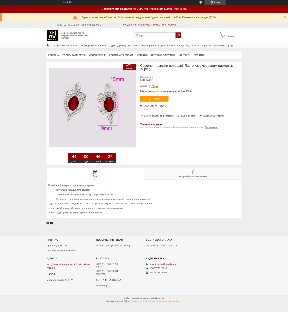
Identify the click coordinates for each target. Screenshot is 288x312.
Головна (53, 55)
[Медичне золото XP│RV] (52, 35)
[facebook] (47, 223)
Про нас (199, 55)
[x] (51, 223)
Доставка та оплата (121, 55)
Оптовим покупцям (163, 55)
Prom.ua (160, 298)
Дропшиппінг (97, 55)
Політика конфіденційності (60, 250)
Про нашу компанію (57, 245)
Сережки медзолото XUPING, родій (75, 45)
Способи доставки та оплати (161, 245)
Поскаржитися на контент (142, 301)
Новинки (142, 55)
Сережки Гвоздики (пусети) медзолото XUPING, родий (126, 45)
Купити (156, 98)
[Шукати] (178, 35)
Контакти (184, 55)
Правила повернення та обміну (113, 245)
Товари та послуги (74, 55)
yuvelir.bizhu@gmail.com (163, 264)
